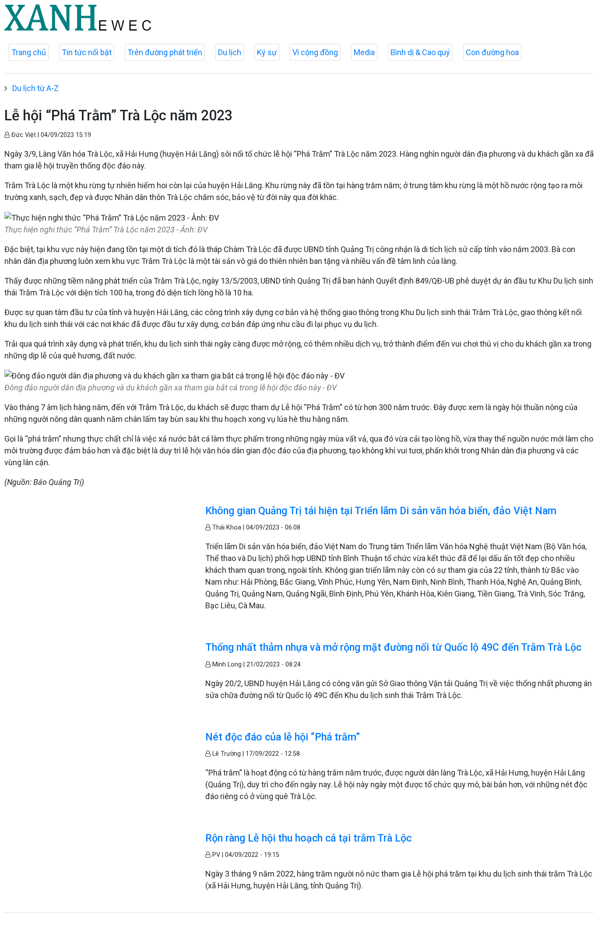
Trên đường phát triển (164, 52)
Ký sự (267, 52)
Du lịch (229, 52)
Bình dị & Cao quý (420, 52)
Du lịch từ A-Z (35, 88)
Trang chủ (28, 52)
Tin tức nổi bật (87, 52)
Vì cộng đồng (315, 52)
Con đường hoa (492, 52)
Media (364, 52)
